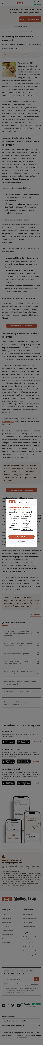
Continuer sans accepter (20, 505)
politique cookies (26, 530)
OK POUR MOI (21, 537)
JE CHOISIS (22, 542)
